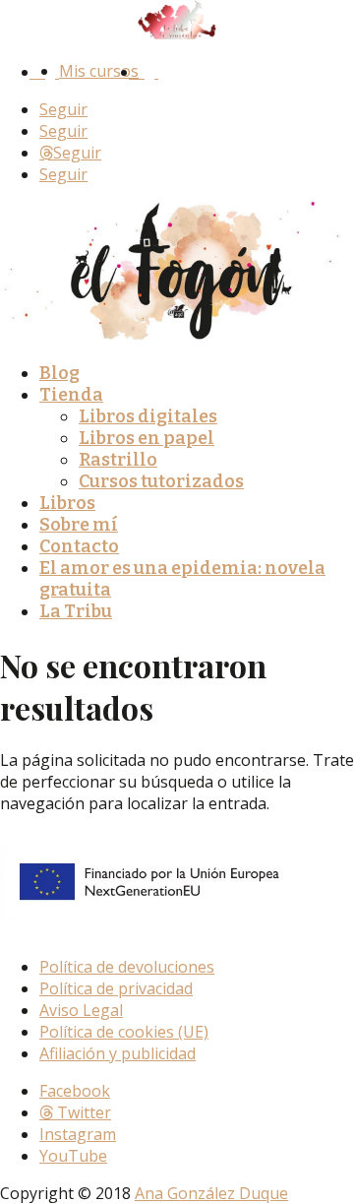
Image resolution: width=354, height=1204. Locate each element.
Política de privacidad (116, 988)
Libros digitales (148, 416)
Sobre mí (78, 525)
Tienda (71, 395)
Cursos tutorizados (161, 481)
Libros (67, 503)
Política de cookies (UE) (123, 1032)
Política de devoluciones (126, 967)
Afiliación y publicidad (117, 1053)
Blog (59, 373)
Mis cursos (99, 71)
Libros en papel (146, 438)
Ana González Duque (211, 1193)
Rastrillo (118, 460)
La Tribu (75, 611)
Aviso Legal (81, 1010)
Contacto (79, 546)
